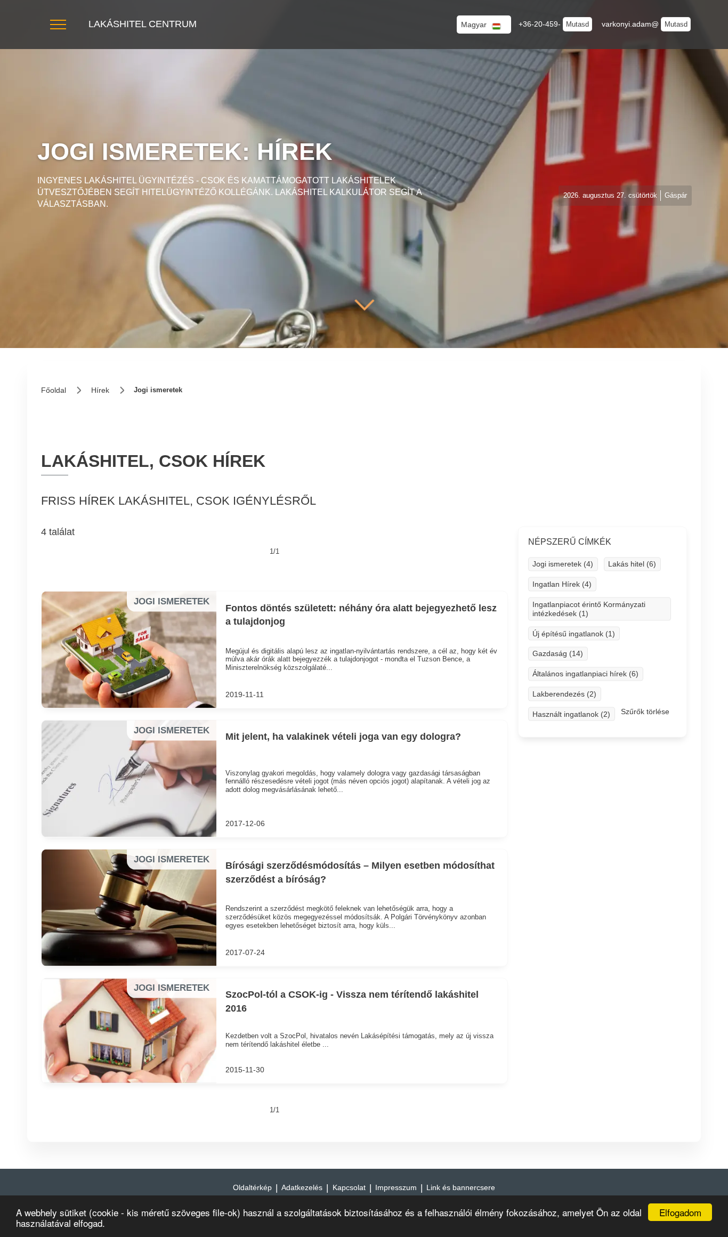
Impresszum (396, 1187)
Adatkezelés (301, 1187)
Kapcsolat (349, 1187)
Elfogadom (680, 1212)
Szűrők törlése (645, 711)
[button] (58, 24)
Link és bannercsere (460, 1187)
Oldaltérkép (252, 1187)
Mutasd (577, 24)
